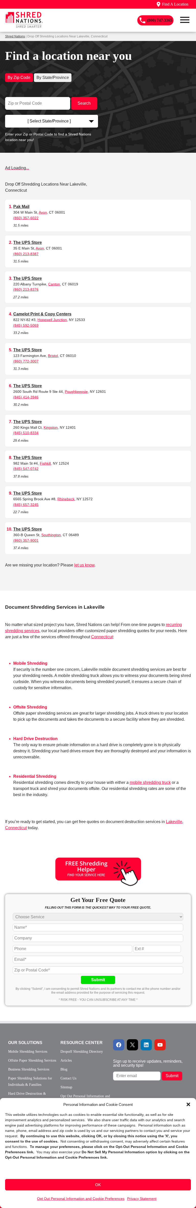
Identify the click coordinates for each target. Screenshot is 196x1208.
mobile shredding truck (150, 782)
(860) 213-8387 (26, 254)
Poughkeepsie (76, 392)
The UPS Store (27, 242)
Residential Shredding (34, 776)
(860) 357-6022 (26, 218)
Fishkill (45, 463)
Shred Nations (15, 36)
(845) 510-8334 (26, 433)
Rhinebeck (66, 499)
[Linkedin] (146, 1044)
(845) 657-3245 (26, 505)
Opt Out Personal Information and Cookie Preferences (81, 1199)
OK (98, 1185)
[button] (188, 1104)
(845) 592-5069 (26, 325)
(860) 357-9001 (26, 540)
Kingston (51, 427)
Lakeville (174, 822)
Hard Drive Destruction (35, 739)
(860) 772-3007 (26, 361)
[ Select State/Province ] (49, 121)
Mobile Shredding (30, 663)
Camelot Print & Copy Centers (42, 314)
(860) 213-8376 (26, 289)
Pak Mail (21, 206)
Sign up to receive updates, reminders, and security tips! (147, 1063)
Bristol (53, 356)
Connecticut (102, 637)
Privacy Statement (141, 1199)
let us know (84, 565)
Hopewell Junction (52, 320)
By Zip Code (19, 77)
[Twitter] (132, 1044)
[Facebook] (118, 1044)
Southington (51, 535)
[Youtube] (160, 1044)
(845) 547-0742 (26, 469)
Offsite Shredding (30, 707)
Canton (54, 284)
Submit (98, 980)
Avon (43, 212)
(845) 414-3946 (26, 397)
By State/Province (52, 77)
